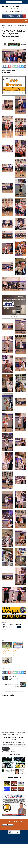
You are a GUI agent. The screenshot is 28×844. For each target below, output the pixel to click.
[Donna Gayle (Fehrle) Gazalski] (21, 789)
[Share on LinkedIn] (7, 66)
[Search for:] (14, 1)
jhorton (16, 40)
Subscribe (5, 748)
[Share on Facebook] (3, 66)
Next (24, 805)
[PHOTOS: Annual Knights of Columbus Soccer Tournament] (18, 645)
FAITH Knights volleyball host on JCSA (6, 665)
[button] (26, 21)
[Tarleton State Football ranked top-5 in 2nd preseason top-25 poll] (21, 783)
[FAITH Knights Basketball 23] (14, 62)
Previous (3, 805)
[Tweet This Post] (5, 66)
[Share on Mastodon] (18, 66)
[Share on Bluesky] (23, 66)
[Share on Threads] (25, 66)
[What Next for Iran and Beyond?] (7, 789)
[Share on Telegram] (21, 66)
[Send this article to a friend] (11, 66)
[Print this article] (14, 66)
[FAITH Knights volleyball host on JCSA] (7, 660)
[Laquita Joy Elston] (14, 789)
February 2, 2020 (7, 40)
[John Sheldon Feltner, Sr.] (14, 783)
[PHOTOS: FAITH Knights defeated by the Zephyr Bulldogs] (7, 645)
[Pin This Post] (9, 66)
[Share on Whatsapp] (16, 66)
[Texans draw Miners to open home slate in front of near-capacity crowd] (7, 783)
